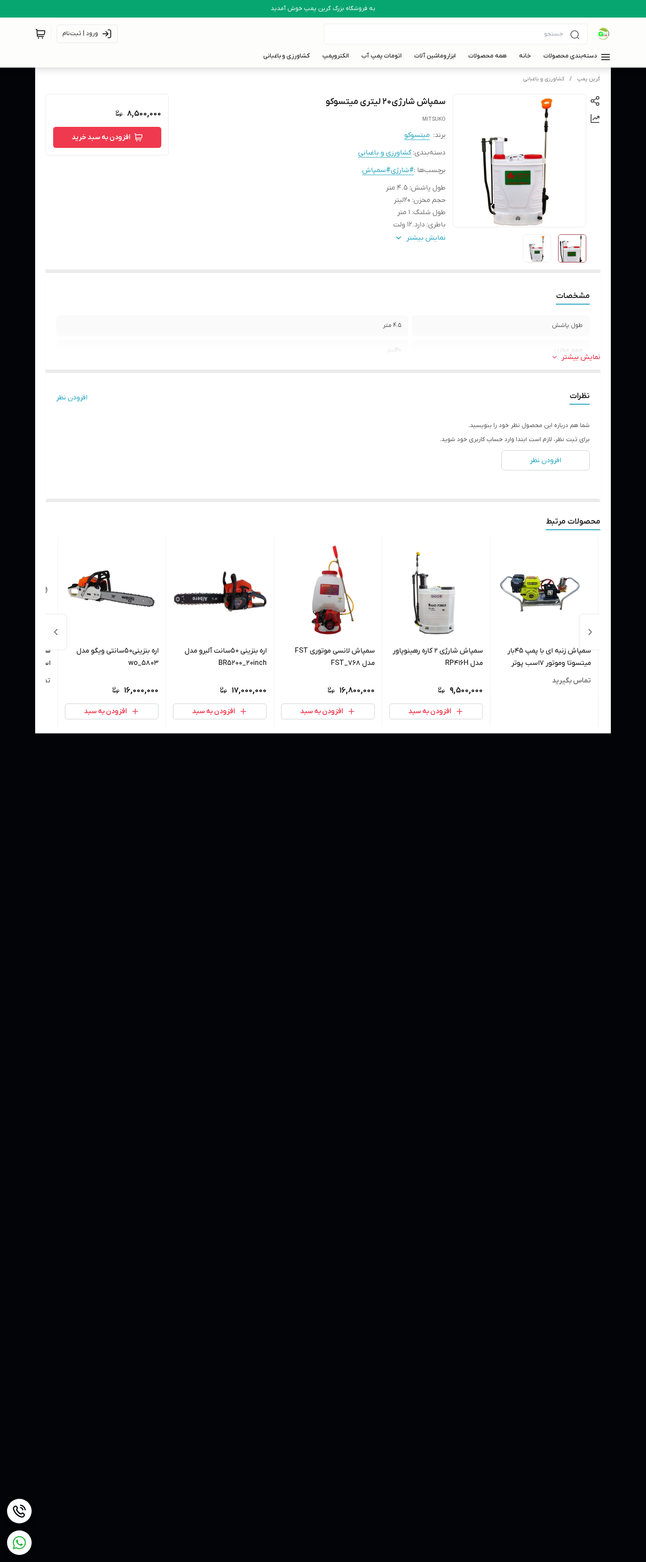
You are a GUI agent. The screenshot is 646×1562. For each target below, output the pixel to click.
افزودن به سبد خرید (101, 137)
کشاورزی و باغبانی (543, 79)
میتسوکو (417, 135)
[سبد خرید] (40, 34)
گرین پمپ (588, 79)
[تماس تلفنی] (19, 1511)
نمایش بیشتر (581, 357)
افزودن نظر (71, 397)
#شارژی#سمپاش (388, 170)
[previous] (590, 632)
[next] (55, 632)
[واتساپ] (19, 1542)
